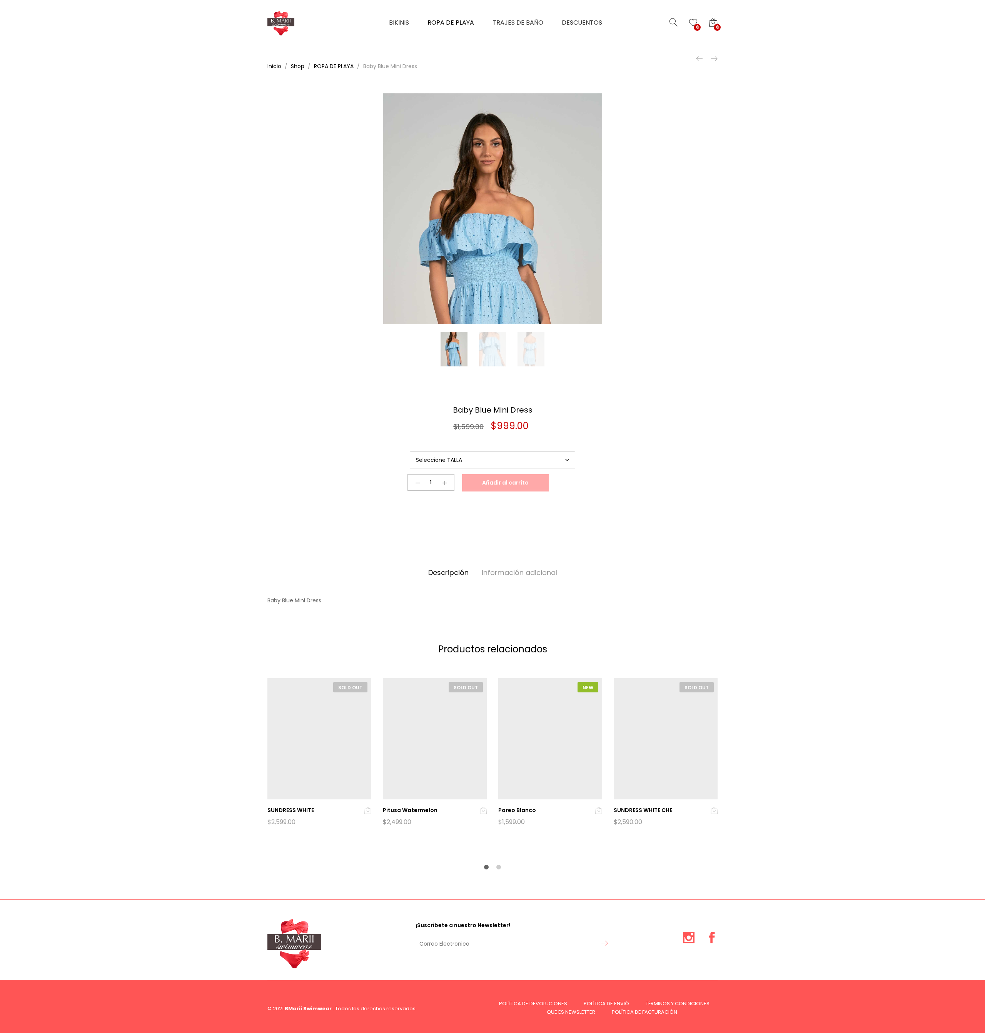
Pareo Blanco (517, 810)
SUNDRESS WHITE (290, 810)
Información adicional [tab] (519, 572)
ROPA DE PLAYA (450, 23)
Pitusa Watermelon (410, 810)
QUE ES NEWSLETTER (571, 1012)
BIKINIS (399, 23)
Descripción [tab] (448, 572)
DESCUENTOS (582, 23)
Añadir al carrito (505, 482)
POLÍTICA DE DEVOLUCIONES (533, 1003)
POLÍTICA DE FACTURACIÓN (644, 1012)
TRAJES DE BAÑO (517, 23)
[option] (492, 208)
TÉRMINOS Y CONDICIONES (678, 1003)
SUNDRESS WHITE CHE (643, 810)
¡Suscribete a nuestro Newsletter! (463, 925)
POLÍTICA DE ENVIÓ (606, 1003)
